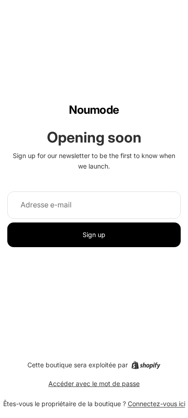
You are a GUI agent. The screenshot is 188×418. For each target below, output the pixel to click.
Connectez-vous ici (156, 403)
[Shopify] (145, 365)
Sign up (94, 234)
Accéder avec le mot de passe (94, 383)
